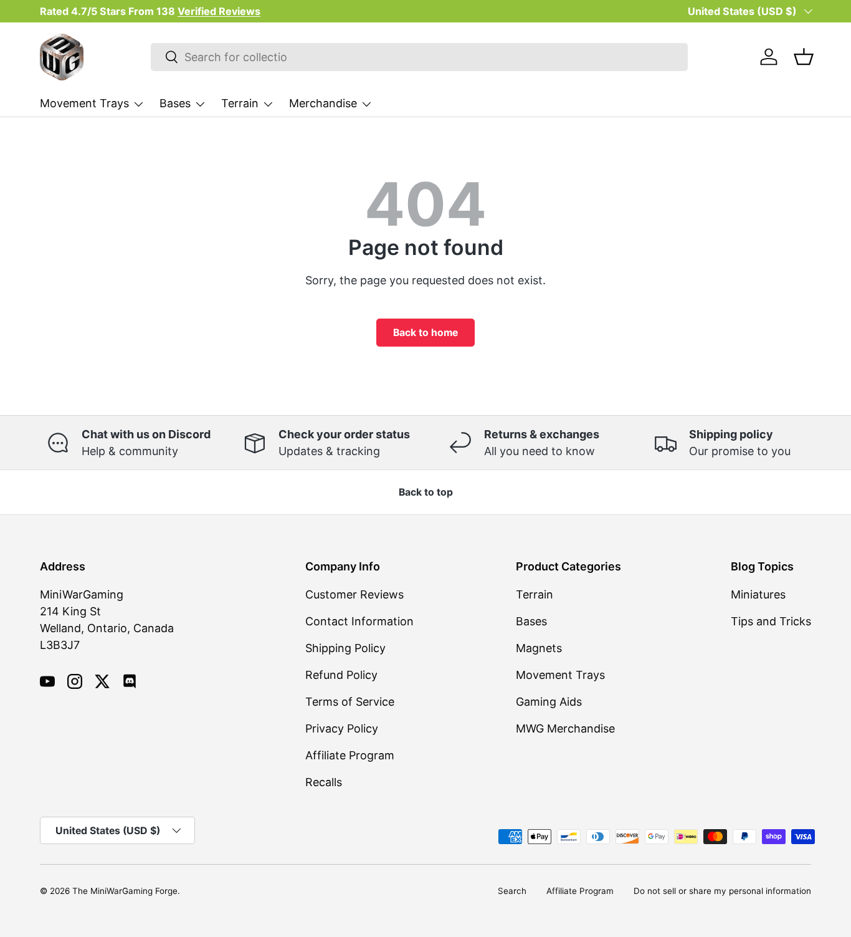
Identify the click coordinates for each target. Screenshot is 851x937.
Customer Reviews (354, 594)
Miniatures (758, 594)
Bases (175, 103)
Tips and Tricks (771, 621)
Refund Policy (341, 674)
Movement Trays (84, 103)
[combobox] (419, 57)
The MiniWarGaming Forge (125, 891)
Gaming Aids (549, 701)
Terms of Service (349, 701)
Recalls (323, 782)
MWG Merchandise (565, 728)
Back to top (426, 492)
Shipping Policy (345, 648)
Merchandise (323, 103)
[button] (803, 56)
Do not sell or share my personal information (722, 891)
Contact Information (359, 621)
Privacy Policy (341, 728)
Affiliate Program (349, 755)
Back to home (425, 333)
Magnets (539, 648)
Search (512, 891)
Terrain (240, 103)
